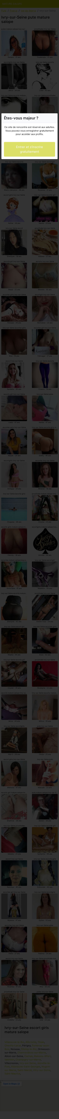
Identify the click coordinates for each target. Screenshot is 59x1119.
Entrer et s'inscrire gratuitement (29, 149)
